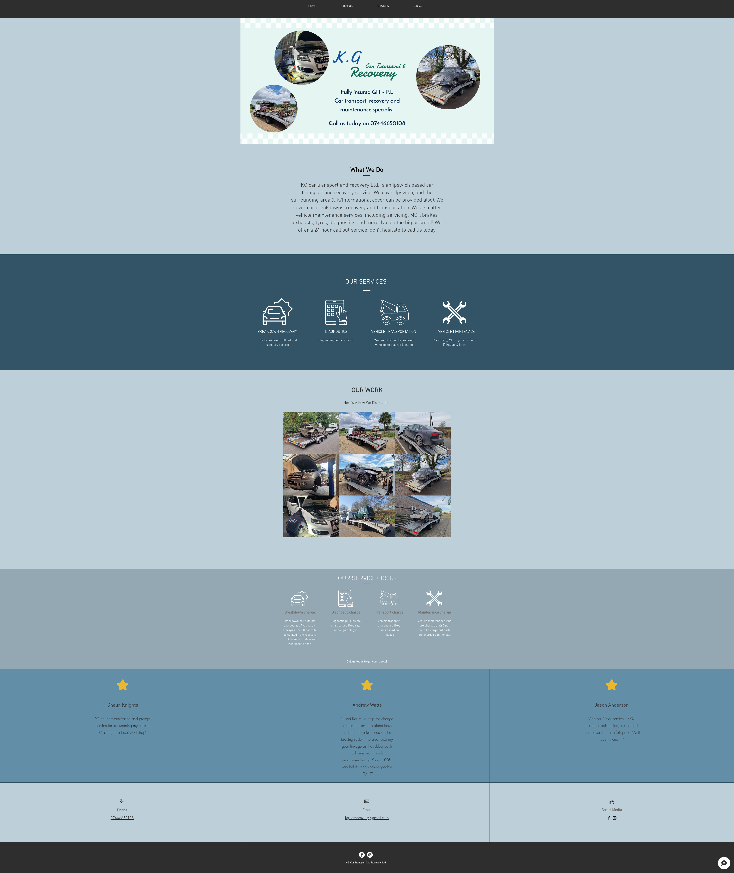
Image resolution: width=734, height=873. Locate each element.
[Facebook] (609, 818)
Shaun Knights (122, 705)
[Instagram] (614, 818)
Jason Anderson (612, 705)
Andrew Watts (367, 705)
